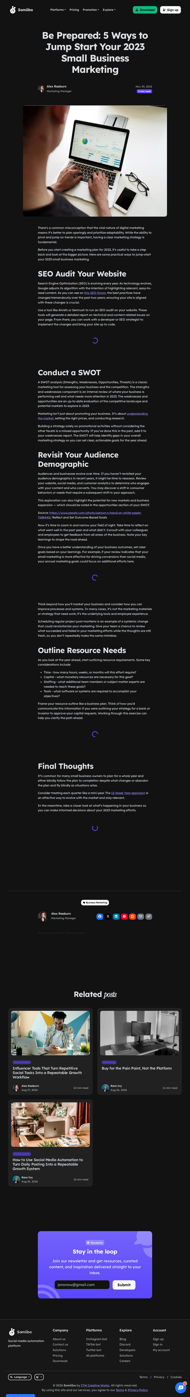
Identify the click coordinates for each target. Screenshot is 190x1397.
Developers (127, 1350)
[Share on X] (108, 917)
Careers (124, 1361)
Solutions (59, 1350)
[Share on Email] (140, 917)
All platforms (95, 1355)
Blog (122, 1339)
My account (161, 1350)
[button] (145, 10)
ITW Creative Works (95, 1385)
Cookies (176, 1377)
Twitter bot (93, 1350)
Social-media (22, 1062)
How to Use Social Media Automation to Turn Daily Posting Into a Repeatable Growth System (48, 1164)
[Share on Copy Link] (148, 917)
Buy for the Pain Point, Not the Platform (137, 1068)
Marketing (109, 1062)
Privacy (159, 1377)
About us (59, 1339)
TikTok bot (93, 1344)
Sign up (158, 1339)
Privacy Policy (138, 1390)
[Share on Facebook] (99, 917)
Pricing (58, 1355)
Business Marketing (96, 902)
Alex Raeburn (56, 86)
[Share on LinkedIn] (116, 917)
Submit (124, 1284)
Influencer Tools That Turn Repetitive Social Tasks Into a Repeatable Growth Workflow (47, 1072)
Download (60, 1361)
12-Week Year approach (128, 793)
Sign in (158, 1344)
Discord (124, 1344)
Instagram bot (96, 1339)
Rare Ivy (116, 1086)
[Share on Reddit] (132, 917)
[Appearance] (39, 1377)
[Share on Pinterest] (124, 917)
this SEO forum (95, 293)
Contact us (60, 1344)
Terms (143, 1377)
